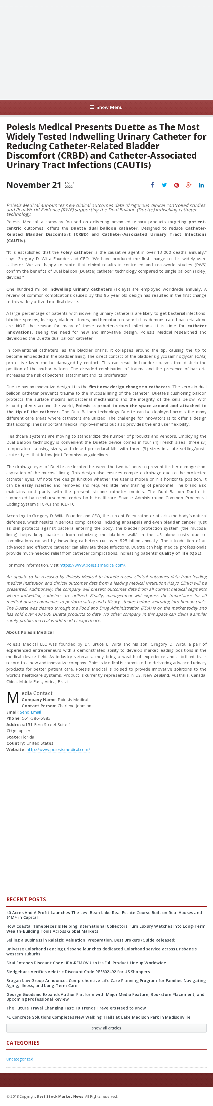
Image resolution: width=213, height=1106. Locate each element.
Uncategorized (19, 1059)
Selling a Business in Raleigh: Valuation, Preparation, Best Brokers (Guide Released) (90, 940)
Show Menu (110, 107)
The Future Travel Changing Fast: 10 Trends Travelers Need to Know (76, 1008)
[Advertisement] (114, 53)
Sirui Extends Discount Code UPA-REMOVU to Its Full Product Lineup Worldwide (86, 962)
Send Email (30, 712)
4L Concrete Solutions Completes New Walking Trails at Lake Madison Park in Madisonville (98, 1017)
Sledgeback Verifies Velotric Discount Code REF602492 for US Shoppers (78, 971)
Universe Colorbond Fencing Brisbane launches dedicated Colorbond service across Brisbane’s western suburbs (101, 951)
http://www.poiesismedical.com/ (58, 749)
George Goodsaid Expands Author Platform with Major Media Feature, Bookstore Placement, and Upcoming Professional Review (105, 997)
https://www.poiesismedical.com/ (92, 565)
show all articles (106, 1028)
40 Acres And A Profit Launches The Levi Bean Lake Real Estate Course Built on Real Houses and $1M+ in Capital (104, 915)
